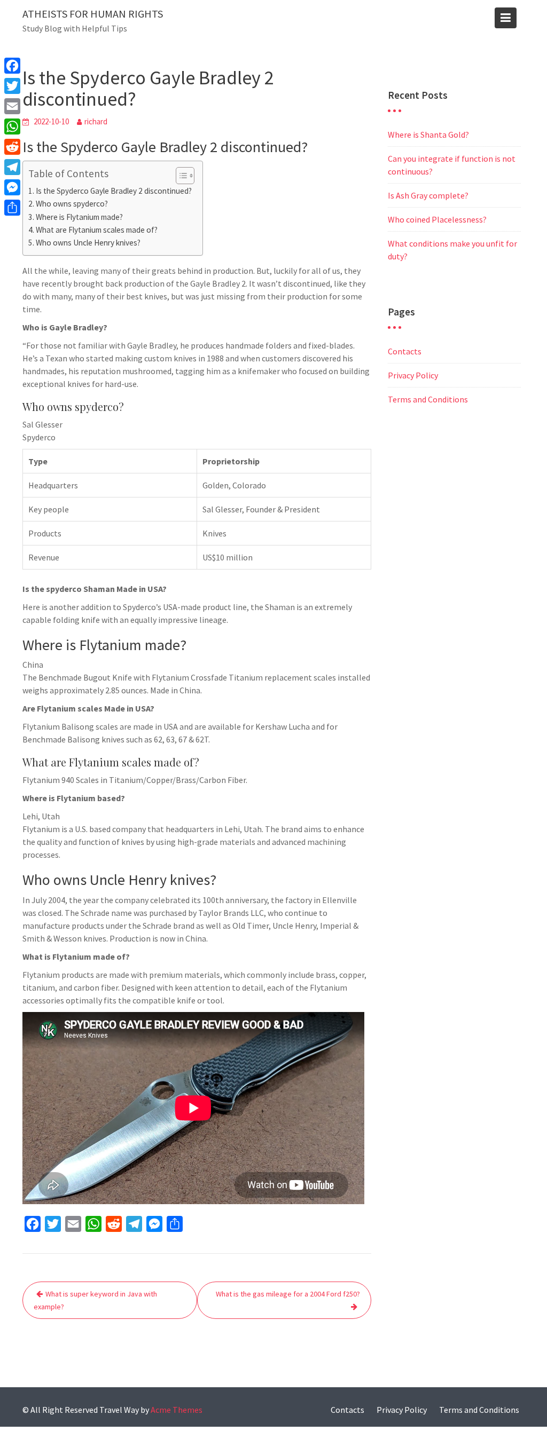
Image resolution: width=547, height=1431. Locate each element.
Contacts (404, 351)
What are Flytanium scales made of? (97, 230)
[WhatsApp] (12, 126)
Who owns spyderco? (72, 204)
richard (95, 121)
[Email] (12, 106)
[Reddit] (12, 147)
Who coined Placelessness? (437, 219)
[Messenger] (12, 187)
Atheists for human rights (92, 13)
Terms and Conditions (428, 399)
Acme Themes (176, 1409)
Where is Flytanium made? (79, 217)
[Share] (12, 207)
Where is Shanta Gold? (428, 134)
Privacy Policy (413, 375)
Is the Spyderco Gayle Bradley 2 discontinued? (114, 191)
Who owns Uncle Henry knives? (88, 243)
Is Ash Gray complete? (428, 195)
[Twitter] (12, 86)
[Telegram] (12, 167)
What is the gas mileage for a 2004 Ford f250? (288, 1294)
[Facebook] (12, 66)
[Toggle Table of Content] (180, 176)
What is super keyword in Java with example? (95, 1300)
